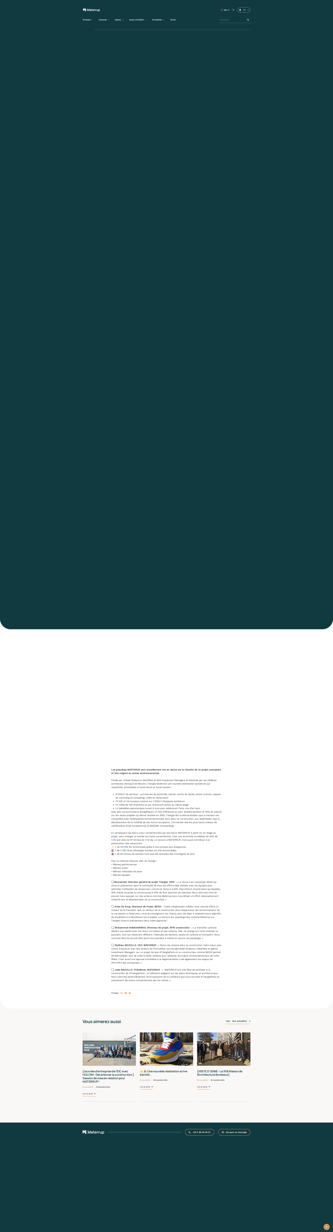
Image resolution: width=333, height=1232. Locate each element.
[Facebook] (126, 993)
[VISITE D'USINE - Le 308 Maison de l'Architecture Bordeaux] (219, 1073)
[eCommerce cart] (233, 10)
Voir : (236, 1021)
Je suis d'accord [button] (21, 1222)
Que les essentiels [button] (21, 1215)
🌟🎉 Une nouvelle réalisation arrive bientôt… (163, 1073)
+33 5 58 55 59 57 (202, 1132)
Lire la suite (88, 1094)
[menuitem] (88, 19)
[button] (327, 1227)
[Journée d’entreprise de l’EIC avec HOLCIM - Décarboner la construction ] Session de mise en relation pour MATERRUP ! (108, 1076)
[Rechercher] (248, 20)
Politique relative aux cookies (19, 1209)
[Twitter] (130, 993)
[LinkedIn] (122, 993)
